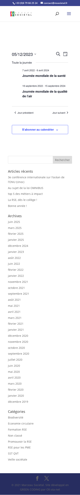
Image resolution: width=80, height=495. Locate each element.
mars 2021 (15, 318)
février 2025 (15, 234)
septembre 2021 (18, 293)
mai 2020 (14, 372)
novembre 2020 (18, 342)
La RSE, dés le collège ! (22, 200)
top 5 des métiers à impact (25, 194)
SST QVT (13, 453)
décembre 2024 (18, 246)
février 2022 (15, 270)
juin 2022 (14, 264)
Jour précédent (25, 112)
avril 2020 (14, 377)
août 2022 (14, 258)
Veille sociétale (17, 459)
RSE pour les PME (19, 447)
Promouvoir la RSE (20, 441)
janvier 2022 (16, 276)
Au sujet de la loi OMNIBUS (25, 188)
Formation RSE (17, 429)
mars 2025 (15, 228)
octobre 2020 (16, 348)
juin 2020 (14, 366)
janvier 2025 (16, 240)
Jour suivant (58, 112)
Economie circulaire (21, 423)
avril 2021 (14, 312)
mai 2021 (14, 306)
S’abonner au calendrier (38, 129)
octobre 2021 (16, 288)
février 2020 (15, 389)
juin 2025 (14, 222)
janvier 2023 (16, 252)
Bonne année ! (17, 206)
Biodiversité (15, 417)
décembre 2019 (18, 402)
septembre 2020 (18, 353)
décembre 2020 (18, 336)
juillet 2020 (15, 359)
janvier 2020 (16, 395)
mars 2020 (15, 383)
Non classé (15, 435)
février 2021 (15, 323)
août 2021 (14, 300)
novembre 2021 (18, 282)
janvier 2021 (16, 329)
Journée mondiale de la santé (44, 75)
